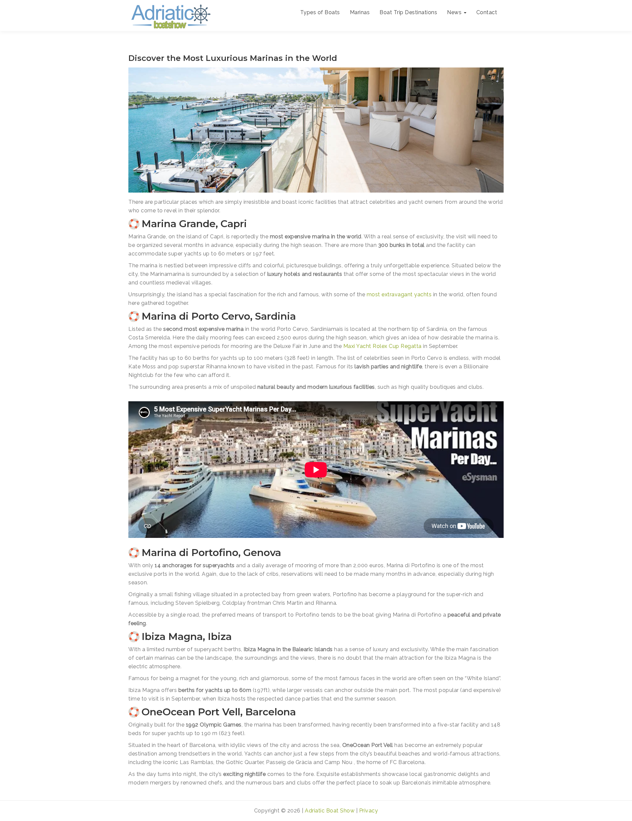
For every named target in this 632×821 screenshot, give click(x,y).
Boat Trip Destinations (408, 12)
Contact (486, 12)
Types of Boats (320, 12)
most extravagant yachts (399, 294)
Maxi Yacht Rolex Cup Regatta (382, 346)
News (455, 12)
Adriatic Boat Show (330, 811)
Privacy (368, 811)
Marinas (360, 12)
